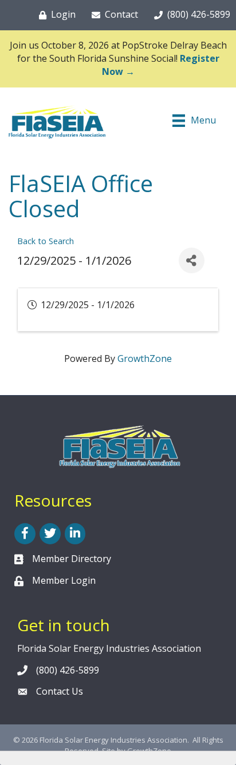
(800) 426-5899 (67, 670)
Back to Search (45, 241)
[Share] (191, 260)
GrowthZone (144, 358)
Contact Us (59, 691)
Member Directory (71, 558)
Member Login (64, 580)
